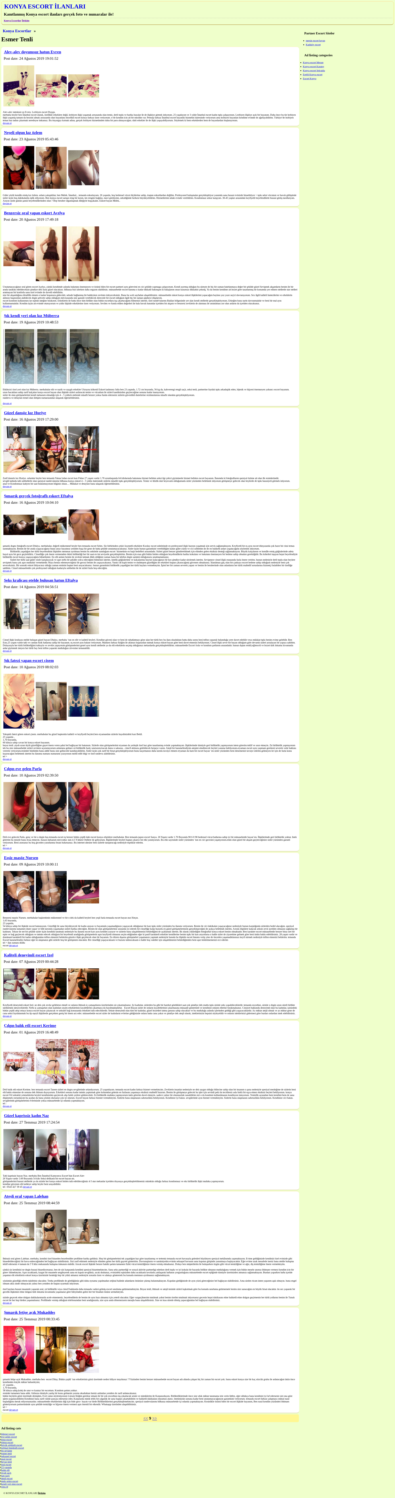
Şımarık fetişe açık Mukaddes (29, 1312)
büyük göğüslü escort (11, 1445)
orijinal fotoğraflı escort (12, 1448)
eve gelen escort (9, 1437)
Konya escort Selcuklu (314, 70)
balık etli (5, 1470)
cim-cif (4, 1487)
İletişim (25, 20)
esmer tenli (6, 1453)
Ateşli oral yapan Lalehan (26, 1196)
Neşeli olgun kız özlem (23, 132)
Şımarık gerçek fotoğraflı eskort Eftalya (38, 496)
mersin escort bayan (315, 40)
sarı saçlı (5, 1475)
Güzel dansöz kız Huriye (25, 413)
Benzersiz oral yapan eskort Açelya (34, 213)
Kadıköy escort (313, 44)
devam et (7, 123)
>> (154, 1418)
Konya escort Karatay (313, 66)
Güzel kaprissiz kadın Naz (26, 1115)
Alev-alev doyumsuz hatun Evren (32, 52)
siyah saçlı (6, 1473)
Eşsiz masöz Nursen (21, 857)
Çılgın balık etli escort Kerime (30, 1025)
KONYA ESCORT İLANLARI (45, 6)
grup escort (6, 1439)
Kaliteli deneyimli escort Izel (28, 955)
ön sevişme (6, 1450)
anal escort (6, 1459)
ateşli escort (6, 1478)
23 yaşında (6, 1467)
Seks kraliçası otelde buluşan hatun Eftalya (41, 580)
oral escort (6, 1464)
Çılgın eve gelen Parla (23, 769)
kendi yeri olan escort (11, 1484)
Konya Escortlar (12, 20)
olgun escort (7, 1442)
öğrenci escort (8, 1434)
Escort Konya (309, 78)
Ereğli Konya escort (312, 74)
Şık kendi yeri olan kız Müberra (31, 315)
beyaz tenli (6, 1462)
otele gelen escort (9, 1481)
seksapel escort (8, 1456)
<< (145, 1418)
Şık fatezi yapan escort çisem (29, 660)
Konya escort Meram (313, 62)
